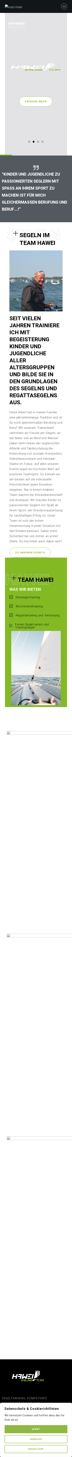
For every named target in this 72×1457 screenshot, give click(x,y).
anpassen (36, 1439)
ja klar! (36, 1429)
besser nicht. (36, 1449)
